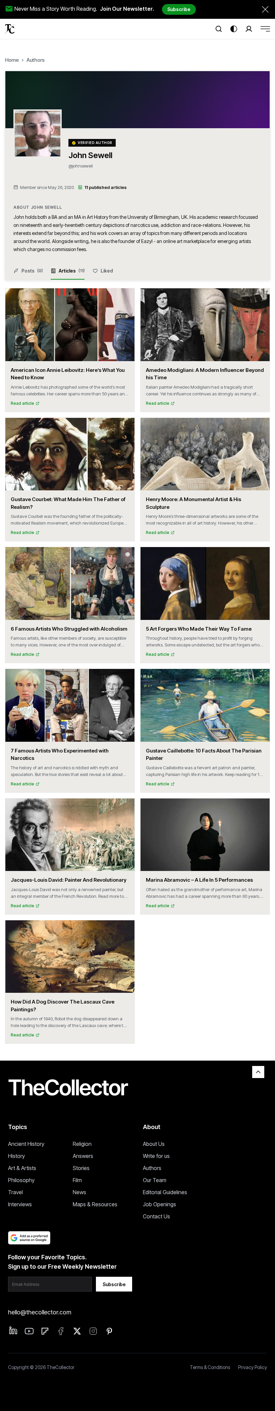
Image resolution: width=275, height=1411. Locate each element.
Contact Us (156, 1216)
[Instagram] (93, 1331)
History (16, 1156)
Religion (82, 1143)
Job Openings (159, 1204)
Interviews (20, 1204)
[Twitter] (77, 1331)
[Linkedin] (13, 1330)
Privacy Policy (252, 1367)
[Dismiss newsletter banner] (265, 9)
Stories (81, 1168)
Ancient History (26, 1143)
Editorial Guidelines (165, 1192)
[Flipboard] (45, 1331)
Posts (32, 271)
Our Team (154, 1180)
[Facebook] (61, 1331)
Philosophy (21, 1180)
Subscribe (178, 9)
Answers (83, 1156)
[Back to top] (258, 1072)
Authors (35, 60)
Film (77, 1180)
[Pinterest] (109, 1331)
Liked (107, 271)
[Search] (218, 29)
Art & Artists (22, 1168)
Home (12, 60)
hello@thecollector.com (39, 1312)
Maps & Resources (95, 1204)
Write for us (156, 1156)
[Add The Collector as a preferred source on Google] (29, 1238)
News (79, 1192)
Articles (72, 271)
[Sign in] (249, 29)
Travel (15, 1192)
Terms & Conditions (210, 1367)
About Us (154, 1143)
